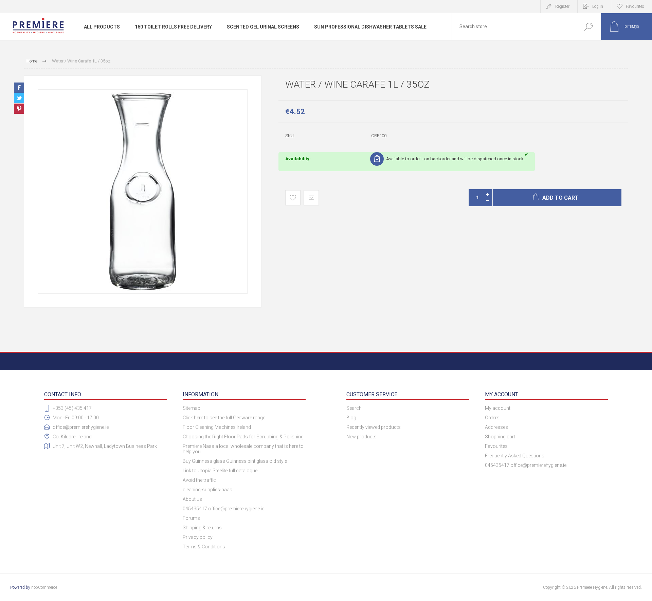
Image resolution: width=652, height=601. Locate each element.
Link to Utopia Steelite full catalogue (220, 470)
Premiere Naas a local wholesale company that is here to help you (243, 448)
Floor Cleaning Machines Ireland (217, 427)
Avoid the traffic (199, 480)
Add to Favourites (293, 197)
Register (562, 6)
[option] (143, 191)
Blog (351, 417)
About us (192, 499)
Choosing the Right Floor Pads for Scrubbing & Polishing (243, 436)
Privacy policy (198, 537)
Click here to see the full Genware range (224, 417)
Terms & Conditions (204, 546)
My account (497, 408)
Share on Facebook (19, 88)
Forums (191, 518)
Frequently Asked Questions (514, 455)
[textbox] (514, 26)
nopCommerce (44, 587)
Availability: (298, 158)
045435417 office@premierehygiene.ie (223, 508)
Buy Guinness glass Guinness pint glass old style (235, 461)
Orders (492, 417)
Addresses (496, 427)
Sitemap (191, 408)
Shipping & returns (202, 527)
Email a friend (311, 197)
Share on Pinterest (19, 109)
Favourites (496, 446)
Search (588, 26)
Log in (597, 6)
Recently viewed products (373, 427)
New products (361, 436)
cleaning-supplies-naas (207, 489)
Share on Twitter (19, 98)
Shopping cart (500, 436)
